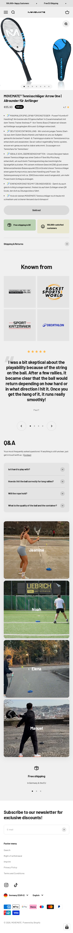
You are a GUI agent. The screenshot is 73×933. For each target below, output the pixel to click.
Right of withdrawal (13, 855)
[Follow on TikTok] (15, 885)
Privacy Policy (10, 867)
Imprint (7, 861)
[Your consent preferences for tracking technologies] (67, 927)
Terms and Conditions (14, 873)
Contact (27, 455)
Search (7, 850)
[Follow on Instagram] (6, 885)
